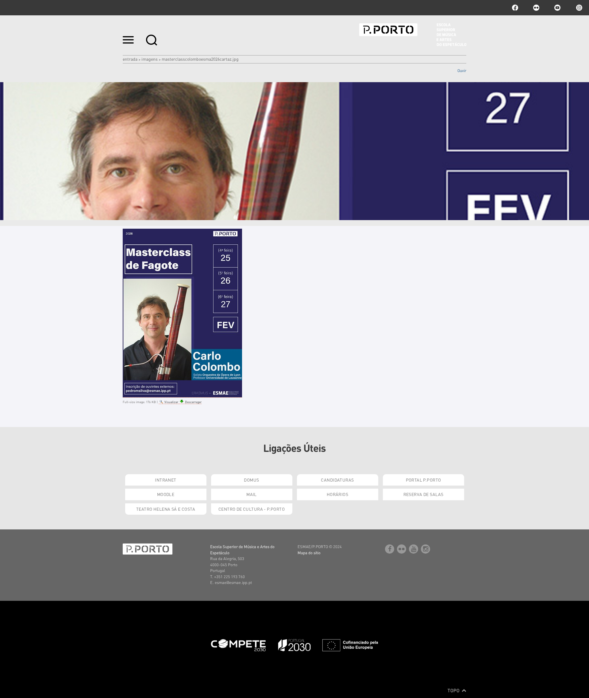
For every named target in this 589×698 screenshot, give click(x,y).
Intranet (165, 479)
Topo (454, 690)
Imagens (149, 59)
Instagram (579, 8)
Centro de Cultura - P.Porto (251, 509)
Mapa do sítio (309, 552)
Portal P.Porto (423, 479)
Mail (251, 494)
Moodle (166, 494)
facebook (515, 8)
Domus (251, 479)
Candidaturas (337, 479)
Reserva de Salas (423, 494)
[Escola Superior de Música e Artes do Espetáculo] (412, 34)
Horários (337, 494)
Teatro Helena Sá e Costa (165, 509)
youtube (557, 8)
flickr (536, 8)
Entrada (130, 59)
